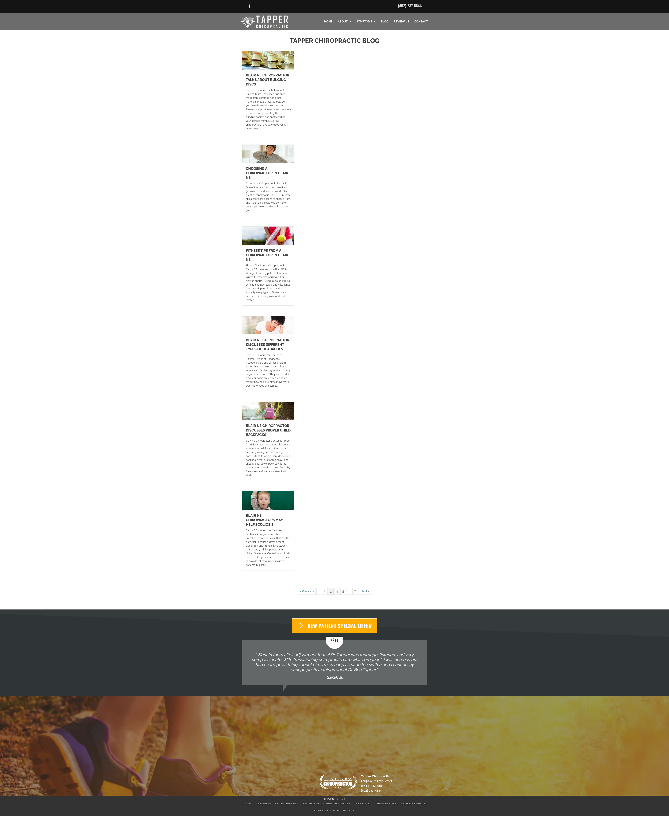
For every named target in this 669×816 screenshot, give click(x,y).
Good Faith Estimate (412, 803)
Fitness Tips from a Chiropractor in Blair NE (267, 255)
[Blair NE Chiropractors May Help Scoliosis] (268, 500)
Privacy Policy (363, 803)
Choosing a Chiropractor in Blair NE (267, 173)
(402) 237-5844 (410, 5)
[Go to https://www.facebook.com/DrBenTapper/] (249, 6)
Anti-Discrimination (287, 803)
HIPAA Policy (342, 803)
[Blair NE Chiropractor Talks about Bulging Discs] (268, 60)
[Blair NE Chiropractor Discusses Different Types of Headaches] (268, 325)
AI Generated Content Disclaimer (334, 810)
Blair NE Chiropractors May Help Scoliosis (264, 520)
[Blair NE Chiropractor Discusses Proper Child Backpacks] (268, 411)
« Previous (306, 591)
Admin (248, 803)
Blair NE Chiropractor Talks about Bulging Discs (267, 79)
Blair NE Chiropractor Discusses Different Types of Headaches (267, 344)
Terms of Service (385, 803)
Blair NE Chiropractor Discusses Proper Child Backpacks (268, 430)
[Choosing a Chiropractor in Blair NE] (268, 153)
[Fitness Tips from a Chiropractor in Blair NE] (268, 235)
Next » (365, 591)
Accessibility (263, 803)
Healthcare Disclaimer (317, 803)
